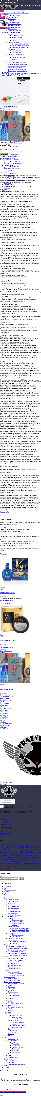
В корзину (4, 154)
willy (33, 849)
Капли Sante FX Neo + (8, 640)
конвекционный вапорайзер (32, 857)
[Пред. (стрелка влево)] (1, 1095)
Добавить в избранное (7, 158)
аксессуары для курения (7, 852)
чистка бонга (28, 861)
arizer (13, 845)
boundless (27, 845)
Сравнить (3, 156)
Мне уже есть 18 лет (6, 1092)
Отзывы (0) (8, 165)
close (1, 876)
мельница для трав (5, 859)
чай (21, 861)
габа (37, 855)
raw (8, 849)
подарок (21, 859)
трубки (16, 861)
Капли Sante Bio (5, 142)
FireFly (24, 847)
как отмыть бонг (19, 857)
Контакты (3, 834)
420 (1, 845)
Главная (2, 73)
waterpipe (27, 849)
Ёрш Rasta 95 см (6, 107)
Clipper (34, 845)
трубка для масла (7, 861)
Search (22, 878)
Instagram (7, 819)
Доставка (7, 168)
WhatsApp (7, 824)
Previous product (5, 75)
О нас (2, 831)
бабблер (17, 852)
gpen (30, 847)
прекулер (29, 859)
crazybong (6, 847)
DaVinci (15, 847)
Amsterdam (7, 845)
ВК (5, 823)
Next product (4, 110)
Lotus (35, 847)
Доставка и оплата (6, 833)
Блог (1, 836)
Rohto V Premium (7, 593)
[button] (3, 602)
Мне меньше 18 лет (19, 1092)
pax (4, 849)
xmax (37, 849)
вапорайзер (19, 855)
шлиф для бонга (17, 863)
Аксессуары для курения (13, 73)
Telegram (7, 821)
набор (14, 859)
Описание (7, 163)
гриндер (3, 857)
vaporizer (13, 849)
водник (32, 855)
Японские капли (26, 73)
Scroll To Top (4, 1070)
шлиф (10, 863)
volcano (20, 849)
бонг (26, 851)
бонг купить (5, 855)
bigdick (18, 845)
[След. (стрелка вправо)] (2, 1095)
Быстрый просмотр (6, 603)
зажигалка (11, 857)
